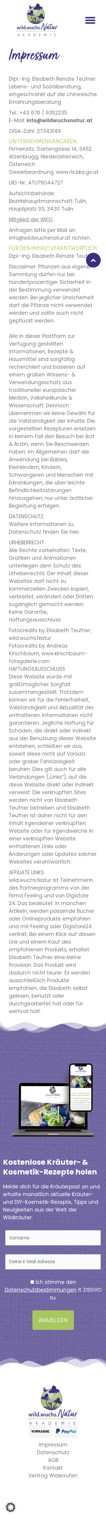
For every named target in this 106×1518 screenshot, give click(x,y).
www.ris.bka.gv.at (77, 172)
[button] (90, 20)
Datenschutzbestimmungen (41, 1289)
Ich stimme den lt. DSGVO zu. (53, 1290)
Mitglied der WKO (30, 219)
